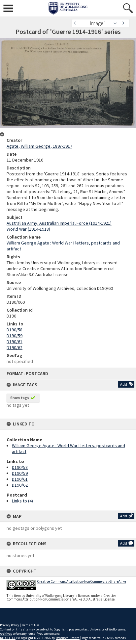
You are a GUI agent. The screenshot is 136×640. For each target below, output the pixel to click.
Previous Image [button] (76, 23)
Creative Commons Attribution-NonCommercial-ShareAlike (81, 581)
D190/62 (20, 485)
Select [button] (117, 23)
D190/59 (20, 473)
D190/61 (20, 479)
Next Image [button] (124, 23)
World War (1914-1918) (28, 229)
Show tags (19, 397)
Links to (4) (22, 501)
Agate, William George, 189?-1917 (39, 146)
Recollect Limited (68, 638)
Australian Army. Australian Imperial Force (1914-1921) (59, 223)
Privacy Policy (9, 625)
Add (123, 384)
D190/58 (20, 467)
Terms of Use (30, 625)
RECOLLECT (8, 638)
